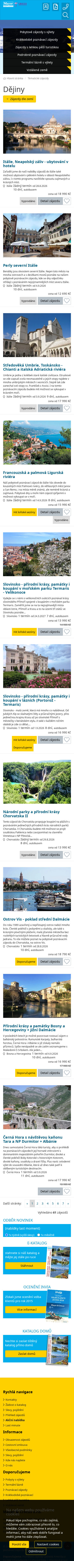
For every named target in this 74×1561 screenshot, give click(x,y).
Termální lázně (14, 1484)
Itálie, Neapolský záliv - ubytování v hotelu (35, 164)
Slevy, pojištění (14, 1410)
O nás (9, 1465)
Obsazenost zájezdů (18, 1439)
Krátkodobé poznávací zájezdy (37, 39)
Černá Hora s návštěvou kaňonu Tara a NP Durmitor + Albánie (32, 1139)
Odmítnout (36, 1551)
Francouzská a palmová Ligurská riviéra (33, 475)
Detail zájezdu (50, 201)
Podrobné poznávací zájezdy (37, 55)
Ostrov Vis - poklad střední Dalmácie (36, 919)
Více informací (27, 1310)
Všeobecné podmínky (19, 1450)
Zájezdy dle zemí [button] (21, 99)
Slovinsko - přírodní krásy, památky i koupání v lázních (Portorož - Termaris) (36, 700)
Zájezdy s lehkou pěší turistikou (37, 47)
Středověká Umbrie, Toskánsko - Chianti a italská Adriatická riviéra (34, 367)
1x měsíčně (47, 1235)
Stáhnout (27, 1266)
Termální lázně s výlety (37, 62)
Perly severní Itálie (20, 265)
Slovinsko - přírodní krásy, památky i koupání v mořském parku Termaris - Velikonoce (36, 588)
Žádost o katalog (16, 1405)
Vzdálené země (37, 70)
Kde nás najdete (15, 1460)
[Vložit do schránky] (67, 201)
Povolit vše (19, 1544)
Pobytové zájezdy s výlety (37, 32)
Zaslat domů (26, 1354)
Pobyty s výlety (15, 1479)
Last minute (13, 1425)
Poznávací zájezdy (17, 1490)
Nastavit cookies (48, 1544)
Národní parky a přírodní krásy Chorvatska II (31, 814)
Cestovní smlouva (16, 1445)
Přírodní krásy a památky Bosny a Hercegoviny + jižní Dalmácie (34, 1028)
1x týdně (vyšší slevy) (21, 1235)
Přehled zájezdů (15, 1415)
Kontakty (11, 1399)
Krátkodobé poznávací (19, 1495)
